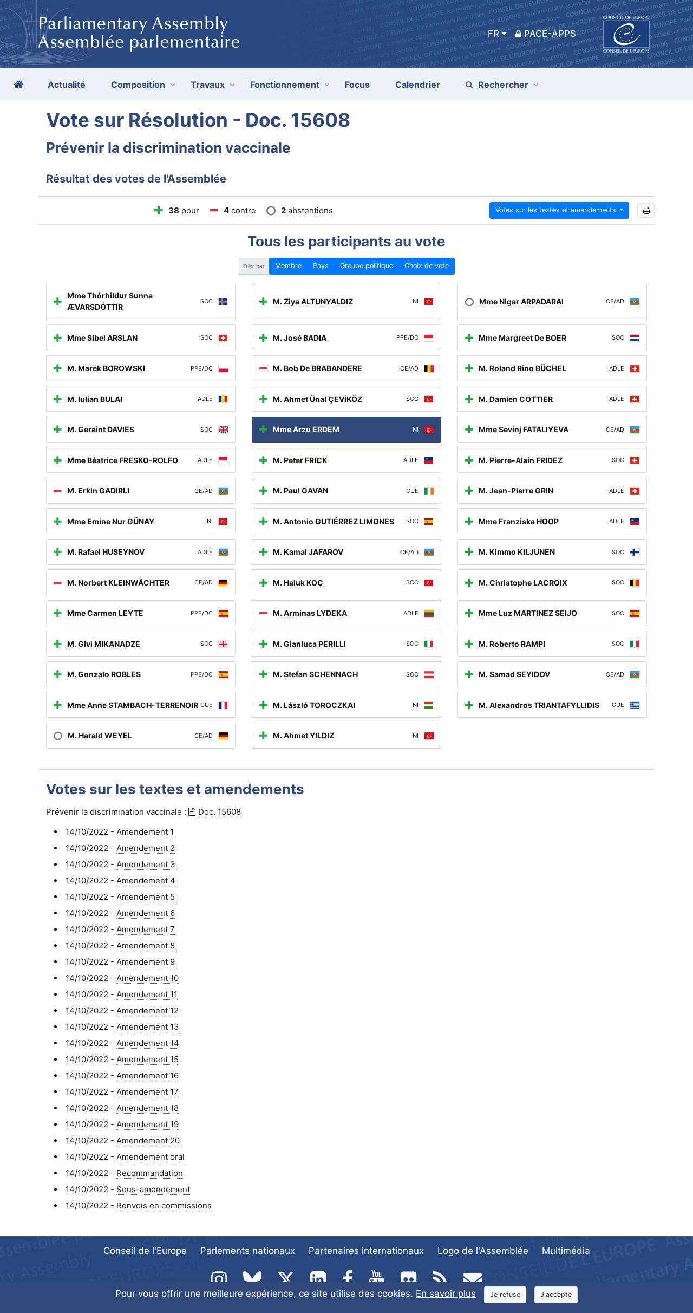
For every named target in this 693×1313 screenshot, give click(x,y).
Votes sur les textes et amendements (556, 210)
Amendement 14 (147, 1043)
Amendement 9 (145, 962)
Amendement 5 (145, 897)
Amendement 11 (147, 994)
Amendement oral (150, 1157)
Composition (138, 84)
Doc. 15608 (219, 812)
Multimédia (566, 1250)
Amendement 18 (147, 1108)
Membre (288, 266)
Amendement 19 (147, 1124)
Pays (321, 266)
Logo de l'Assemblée (482, 1250)
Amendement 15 (147, 1059)
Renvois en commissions (164, 1205)
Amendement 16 (147, 1075)
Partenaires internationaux (366, 1250)
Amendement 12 (147, 1010)
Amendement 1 (145, 832)
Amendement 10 (147, 978)
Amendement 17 (147, 1092)
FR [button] (493, 33)
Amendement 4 (145, 880)
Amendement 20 (148, 1140)
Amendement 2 (145, 848)
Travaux (208, 84)
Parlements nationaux (247, 1250)
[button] (646, 210)
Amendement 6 (145, 913)
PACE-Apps (550, 33)
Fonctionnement (284, 84)
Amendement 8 (145, 945)
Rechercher (503, 84)
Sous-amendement (153, 1189)
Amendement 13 (147, 1027)
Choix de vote (426, 266)
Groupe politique (366, 266)
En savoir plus (446, 1293)
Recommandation (149, 1173)
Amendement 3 (145, 864)
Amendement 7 (145, 929)
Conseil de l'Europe (145, 1250)
